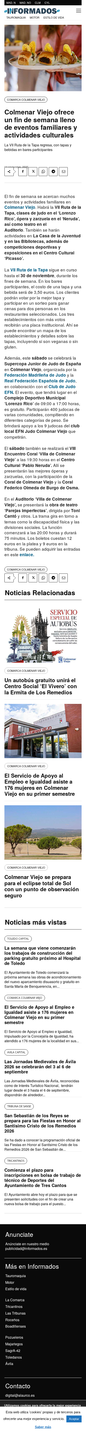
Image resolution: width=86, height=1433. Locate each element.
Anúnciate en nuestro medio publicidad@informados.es (27, 1246)
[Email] (63, 171)
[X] (32, 171)
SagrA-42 (12, 1350)
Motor (9, 1282)
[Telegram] (53, 171)
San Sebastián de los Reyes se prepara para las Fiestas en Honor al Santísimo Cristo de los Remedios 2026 (42, 1123)
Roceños (12, 1319)
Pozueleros (14, 1337)
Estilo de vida (15, 1288)
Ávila (9, 1363)
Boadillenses (15, 1326)
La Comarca (14, 1299)
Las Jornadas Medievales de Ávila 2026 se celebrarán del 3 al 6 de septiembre (40, 1066)
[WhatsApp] (43, 171)
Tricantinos (13, 1306)
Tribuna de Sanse (19, 1106)
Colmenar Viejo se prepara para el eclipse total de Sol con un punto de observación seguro (41, 886)
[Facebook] (22, 171)
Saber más (43, 1427)
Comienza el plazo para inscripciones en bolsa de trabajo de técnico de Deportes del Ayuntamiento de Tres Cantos (42, 1177)
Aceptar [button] (74, 1419)
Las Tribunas (15, 1313)
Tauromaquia (15, 1275)
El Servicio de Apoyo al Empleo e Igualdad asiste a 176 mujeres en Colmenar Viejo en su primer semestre (39, 785)
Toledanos (13, 1357)
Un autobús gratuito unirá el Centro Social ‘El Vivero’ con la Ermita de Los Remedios (40, 686)
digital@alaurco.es (20, 1395)
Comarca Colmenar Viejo (26, 99)
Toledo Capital (18, 939)
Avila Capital (16, 1052)
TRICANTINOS (15, 1161)
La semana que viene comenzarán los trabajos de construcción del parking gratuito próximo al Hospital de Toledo (42, 955)
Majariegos (14, 1343)
